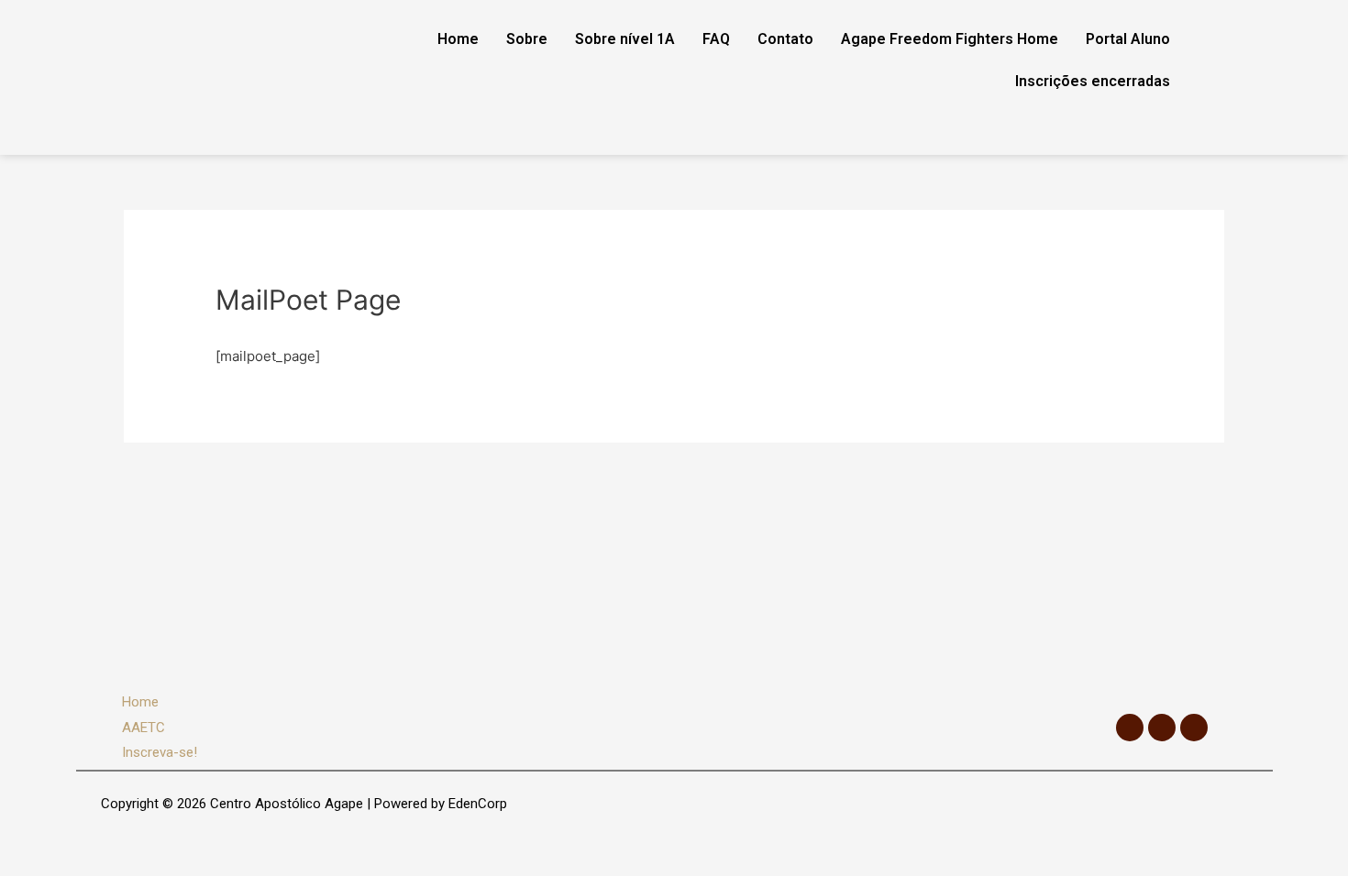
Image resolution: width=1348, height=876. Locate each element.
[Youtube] (1194, 727)
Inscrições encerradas (1092, 81)
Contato (785, 39)
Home (458, 39)
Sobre (526, 39)
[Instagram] (1162, 727)
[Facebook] (1130, 727)
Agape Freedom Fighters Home (949, 39)
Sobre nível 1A (625, 39)
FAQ (716, 39)
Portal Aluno (1128, 39)
